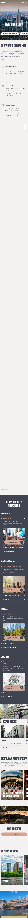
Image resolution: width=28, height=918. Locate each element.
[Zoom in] (25, 125)
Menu (22, 2)
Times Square (7, 518)
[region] (14, 307)
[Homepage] (3, 3)
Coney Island (7, 693)
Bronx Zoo (6, 599)
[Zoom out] (25, 127)
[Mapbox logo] (4, 489)
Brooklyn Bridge (8, 552)
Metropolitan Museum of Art (12, 566)
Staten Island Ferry (9, 643)
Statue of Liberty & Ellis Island (13, 548)
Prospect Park (7, 697)
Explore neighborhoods (10, 33)
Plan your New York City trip (15, 839)
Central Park (7, 614)
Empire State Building (10, 647)
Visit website (13, 834)
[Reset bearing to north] (25, 129)
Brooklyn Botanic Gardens (11, 595)
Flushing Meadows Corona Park (11, 663)
